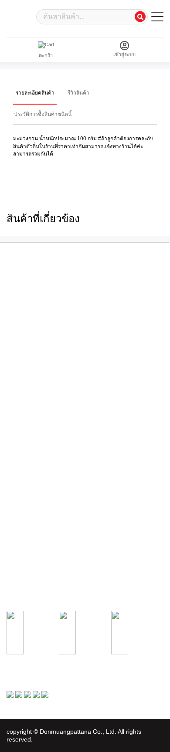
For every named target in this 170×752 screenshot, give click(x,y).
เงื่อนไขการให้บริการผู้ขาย (35, 386)
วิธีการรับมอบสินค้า (27, 563)
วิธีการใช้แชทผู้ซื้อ (26, 572)
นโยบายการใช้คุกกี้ (27, 411)
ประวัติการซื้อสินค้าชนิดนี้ (42, 114)
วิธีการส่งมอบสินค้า (27, 496)
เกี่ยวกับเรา (18, 369)
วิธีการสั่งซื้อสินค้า (25, 546)
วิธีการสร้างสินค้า (25, 479)
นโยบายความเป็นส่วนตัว (33, 403)
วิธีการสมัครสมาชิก (27, 470)
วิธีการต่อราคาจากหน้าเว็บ (35, 487)
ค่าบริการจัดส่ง (22, 420)
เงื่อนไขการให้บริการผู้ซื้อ (33, 377)
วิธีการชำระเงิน (23, 555)
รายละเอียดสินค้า (35, 93)
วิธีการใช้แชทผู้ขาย (27, 504)
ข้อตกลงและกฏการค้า (30, 394)
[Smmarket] (20, 16)
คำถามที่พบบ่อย (23, 428)
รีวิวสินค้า (78, 93)
